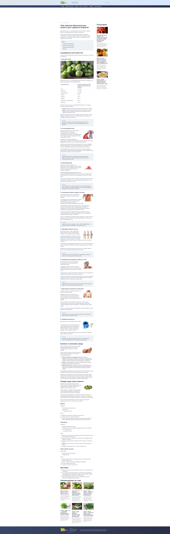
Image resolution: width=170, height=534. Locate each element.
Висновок (64, 48)
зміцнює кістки (63, 238)
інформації (64, 266)
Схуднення (91, 6)
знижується (81, 303)
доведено (68, 145)
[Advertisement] (85, 14)
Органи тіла (85, 6)
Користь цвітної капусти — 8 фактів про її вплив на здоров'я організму (64, 492)
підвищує (62, 277)
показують (72, 165)
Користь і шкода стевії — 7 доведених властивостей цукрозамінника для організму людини (65, 512)
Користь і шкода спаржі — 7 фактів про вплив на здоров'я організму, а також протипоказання (88, 493)
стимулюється (87, 205)
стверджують (64, 199)
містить (67, 81)
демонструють (63, 140)
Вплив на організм (98, 6)
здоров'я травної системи (70, 117)
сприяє (70, 295)
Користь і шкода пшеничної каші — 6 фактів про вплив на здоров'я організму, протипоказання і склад (102, 81)
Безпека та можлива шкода (68, 45)
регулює (68, 108)
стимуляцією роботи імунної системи (82, 180)
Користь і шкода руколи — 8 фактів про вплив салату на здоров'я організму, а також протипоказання (88, 513)
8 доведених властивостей (68, 43)
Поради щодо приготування (68, 47)
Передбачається (63, 272)
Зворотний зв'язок (107, 2)
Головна (62, 6)
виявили (71, 172)
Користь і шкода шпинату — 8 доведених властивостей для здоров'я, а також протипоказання (76, 514)
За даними (62, 236)
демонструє (79, 248)
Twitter (109, 530)
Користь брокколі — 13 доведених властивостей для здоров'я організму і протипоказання (77, 493)
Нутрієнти (76, 6)
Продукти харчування (69, 6)
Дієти (81, 6)
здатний (70, 149)
